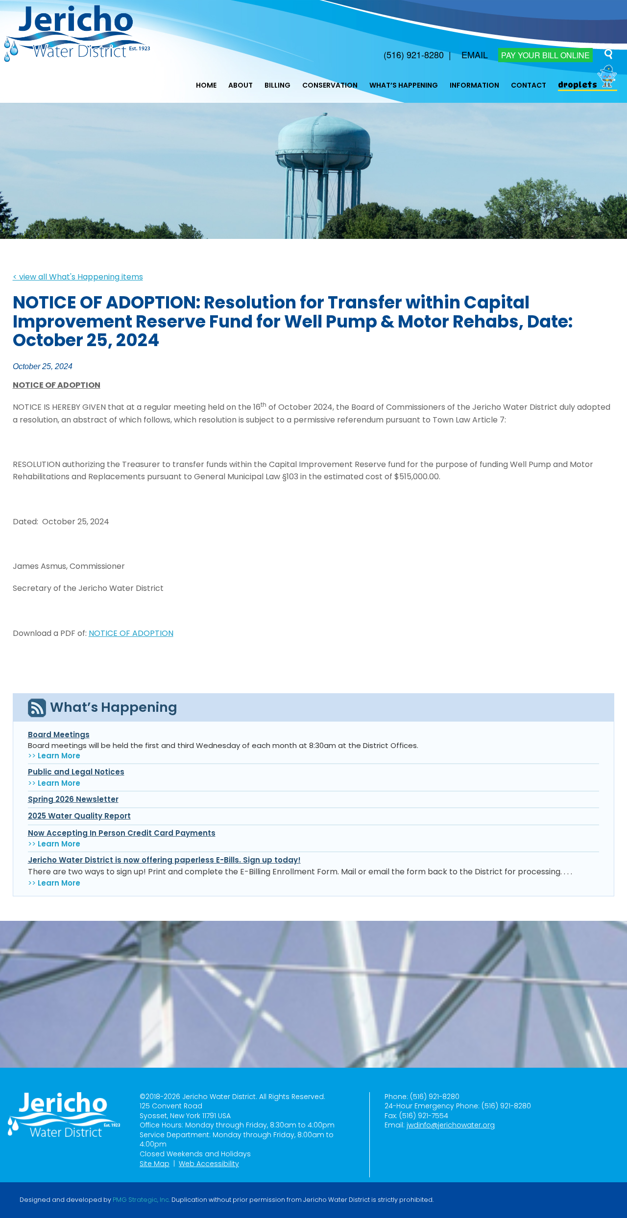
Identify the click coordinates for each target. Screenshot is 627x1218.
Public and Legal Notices (76, 772)
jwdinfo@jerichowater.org (451, 1125)
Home (206, 85)
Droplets (577, 85)
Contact (528, 85)
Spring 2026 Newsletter (73, 799)
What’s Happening (403, 85)
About (240, 85)
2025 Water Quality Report (79, 816)
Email (474, 54)
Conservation (330, 85)
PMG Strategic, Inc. (141, 1199)
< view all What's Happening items (78, 276)
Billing (277, 85)
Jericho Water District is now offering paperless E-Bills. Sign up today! (164, 860)
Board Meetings (59, 734)
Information (474, 85)
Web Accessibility (209, 1164)
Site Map (154, 1164)
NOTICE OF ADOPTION (131, 633)
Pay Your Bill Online (545, 55)
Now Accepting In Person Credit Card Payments (122, 833)
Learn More (59, 755)
